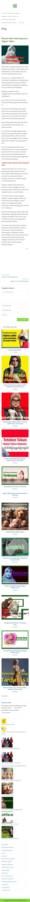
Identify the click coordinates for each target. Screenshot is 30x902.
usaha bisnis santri (6, 890)
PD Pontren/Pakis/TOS (7, 861)
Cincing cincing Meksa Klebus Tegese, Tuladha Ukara (15, 587)
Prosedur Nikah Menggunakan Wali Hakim (11, 780)
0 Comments (6, 712)
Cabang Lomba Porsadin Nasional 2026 (10, 748)
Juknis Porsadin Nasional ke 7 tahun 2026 (11, 763)
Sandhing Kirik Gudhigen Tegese (15, 532)
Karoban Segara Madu (15, 350)
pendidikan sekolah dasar (10, 710)
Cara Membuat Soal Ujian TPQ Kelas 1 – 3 (11, 838)
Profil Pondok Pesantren (7, 876)
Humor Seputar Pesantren (8, 847)
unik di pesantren (6, 887)
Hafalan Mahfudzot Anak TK (8, 724)
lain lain (3, 853)
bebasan (6, 696)
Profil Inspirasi (5, 873)
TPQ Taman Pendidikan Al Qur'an (9, 881)
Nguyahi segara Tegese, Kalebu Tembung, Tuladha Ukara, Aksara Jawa (15, 422)
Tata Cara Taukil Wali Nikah (8, 795)
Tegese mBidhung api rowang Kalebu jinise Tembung (15, 494)
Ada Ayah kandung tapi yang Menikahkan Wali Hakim (14, 765)
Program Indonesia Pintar (7, 878)
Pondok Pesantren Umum (7, 867)
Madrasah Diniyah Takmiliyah (8, 859)
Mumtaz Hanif (6, 703)
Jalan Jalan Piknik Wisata (7, 850)
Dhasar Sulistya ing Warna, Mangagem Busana (12, 809)
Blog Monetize (5, 844)
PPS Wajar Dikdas (5, 870)
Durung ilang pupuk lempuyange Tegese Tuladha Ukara (15, 651)
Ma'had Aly (4, 856)
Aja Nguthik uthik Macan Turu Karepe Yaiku (15, 623)
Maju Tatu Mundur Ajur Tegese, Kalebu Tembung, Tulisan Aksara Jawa (15, 386)
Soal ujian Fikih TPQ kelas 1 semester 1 (10, 824)
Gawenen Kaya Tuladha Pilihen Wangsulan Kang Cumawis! (15, 559)
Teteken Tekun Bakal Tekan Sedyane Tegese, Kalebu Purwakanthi (15, 459)
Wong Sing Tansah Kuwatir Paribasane (15, 486)
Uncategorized (5, 884)
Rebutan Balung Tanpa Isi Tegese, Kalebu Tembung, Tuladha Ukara (15, 688)
